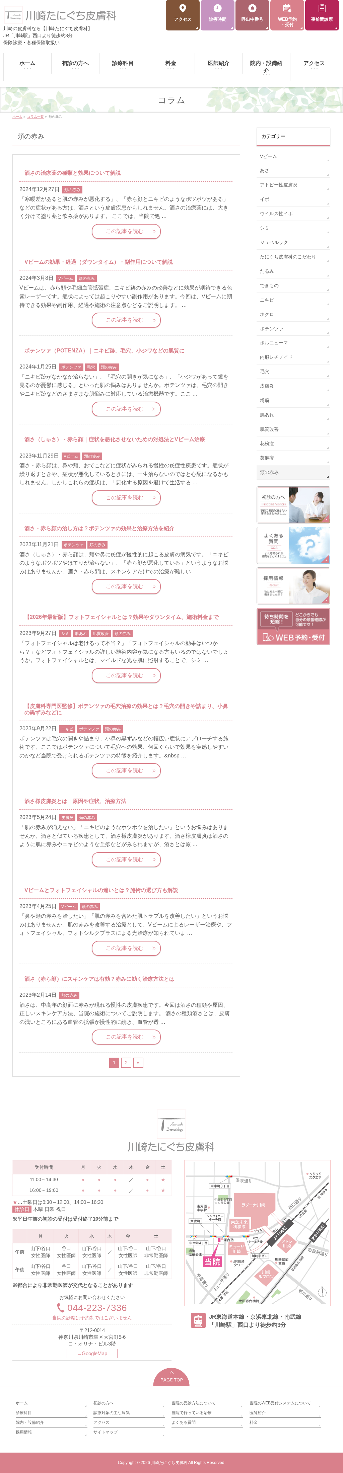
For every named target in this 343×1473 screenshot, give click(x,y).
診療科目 (24, 1412)
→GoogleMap (92, 1353)
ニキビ (67, 729)
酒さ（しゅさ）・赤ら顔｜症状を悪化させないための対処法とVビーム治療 (114, 439)
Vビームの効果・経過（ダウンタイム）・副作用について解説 (98, 262)
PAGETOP (171, 1377)
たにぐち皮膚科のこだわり (288, 256)
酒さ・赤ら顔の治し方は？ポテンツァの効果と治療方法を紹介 (99, 528)
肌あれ (81, 633)
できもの (269, 285)
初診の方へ (103, 1403)
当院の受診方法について (194, 1403)
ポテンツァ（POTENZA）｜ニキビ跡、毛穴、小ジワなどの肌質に (104, 350)
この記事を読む (124, 231)
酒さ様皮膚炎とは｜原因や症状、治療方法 (75, 801)
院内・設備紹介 (30, 1422)
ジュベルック (274, 242)
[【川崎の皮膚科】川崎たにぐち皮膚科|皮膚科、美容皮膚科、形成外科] (60, 17)
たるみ (267, 271)
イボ (264, 199)
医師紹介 (258, 1412)
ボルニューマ (274, 342)
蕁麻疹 (267, 458)
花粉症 (267, 443)
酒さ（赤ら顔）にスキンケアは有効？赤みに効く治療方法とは (99, 979)
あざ (264, 170)
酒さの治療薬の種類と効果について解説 (72, 173)
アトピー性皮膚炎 (278, 184)
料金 (254, 1422)
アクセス (101, 1422)
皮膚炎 (67, 817)
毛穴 (91, 367)
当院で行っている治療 (192, 1412)
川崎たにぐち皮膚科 (169, 1462)
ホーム (22, 1403)
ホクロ (267, 314)
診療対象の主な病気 (111, 1412)
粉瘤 (264, 400)
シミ (65, 633)
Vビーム (65, 278)
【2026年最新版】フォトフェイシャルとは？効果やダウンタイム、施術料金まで (121, 617)
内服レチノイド (276, 357)
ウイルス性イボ (276, 213)
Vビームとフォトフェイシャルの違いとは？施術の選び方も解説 (101, 890)
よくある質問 (184, 1422)
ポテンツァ (71, 367)
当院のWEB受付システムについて (280, 1403)
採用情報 (24, 1432)
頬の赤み (72, 189)
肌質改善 (101, 633)
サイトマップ (105, 1432)
